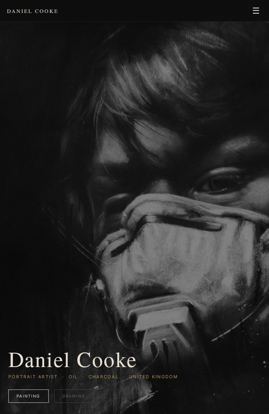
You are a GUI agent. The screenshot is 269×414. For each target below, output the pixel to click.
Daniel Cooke (32, 10)
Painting (28, 396)
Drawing (73, 396)
